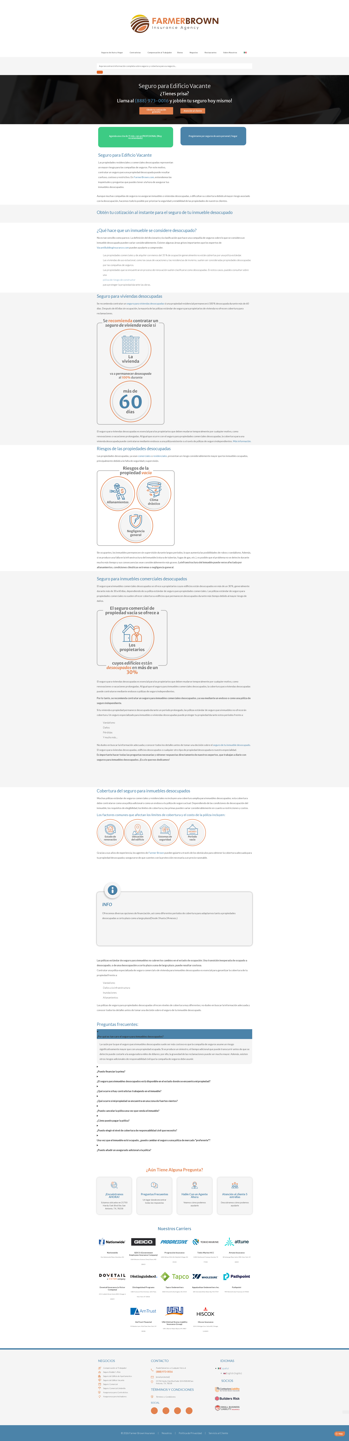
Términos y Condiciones (166, 1397)
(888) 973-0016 (174, 101)
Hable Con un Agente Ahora (195, 1196)
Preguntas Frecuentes (154, 1194)
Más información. (241, 441)
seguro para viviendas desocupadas (145, 303)
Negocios (194, 52)
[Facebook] (189, 1410)
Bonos (180, 52)
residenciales (160, 455)
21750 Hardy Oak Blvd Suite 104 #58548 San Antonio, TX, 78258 (174, 1382)
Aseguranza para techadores (115, 1396)
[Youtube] (166, 1410)
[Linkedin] (154, 1410)
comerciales (144, 455)
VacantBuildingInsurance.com (113, 247)
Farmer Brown (156, 852)
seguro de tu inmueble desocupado (231, 744)
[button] (223, 1368)
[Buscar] (100, 72)
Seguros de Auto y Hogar (112, 52)
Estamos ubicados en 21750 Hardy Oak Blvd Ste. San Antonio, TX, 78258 (114, 1205)
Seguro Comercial (110, 1384)
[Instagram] (177, 1410)
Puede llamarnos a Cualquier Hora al (171, 1368)
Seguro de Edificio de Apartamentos (117, 1376)
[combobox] (174, 66)
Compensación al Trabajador (160, 52)
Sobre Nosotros (230, 52)
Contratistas (135, 52)
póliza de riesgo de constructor (119, 279)
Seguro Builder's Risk (112, 1372)
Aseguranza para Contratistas (115, 1392)
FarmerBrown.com (144, 177)
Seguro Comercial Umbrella (114, 1388)
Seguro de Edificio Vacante (113, 1380)
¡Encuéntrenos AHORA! (114, 1196)
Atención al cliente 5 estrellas (234, 1196)
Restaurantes (210, 52)
